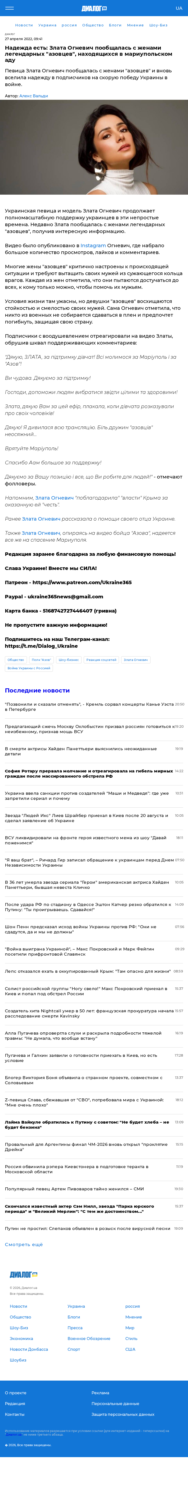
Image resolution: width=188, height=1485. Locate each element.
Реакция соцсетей (101, 660)
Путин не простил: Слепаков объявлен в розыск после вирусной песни (87, 1228)
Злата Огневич (54, 498)
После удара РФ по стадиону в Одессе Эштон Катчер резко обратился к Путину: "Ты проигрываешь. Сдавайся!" (88, 907)
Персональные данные (115, 1403)
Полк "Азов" (41, 660)
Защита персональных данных (123, 1414)
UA (179, 8)
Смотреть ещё (24, 1244)
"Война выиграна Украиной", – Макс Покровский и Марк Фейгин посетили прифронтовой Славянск (79, 952)
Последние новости (37, 690)
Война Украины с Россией (29, 668)
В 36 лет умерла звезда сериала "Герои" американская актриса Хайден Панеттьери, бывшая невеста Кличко (87, 885)
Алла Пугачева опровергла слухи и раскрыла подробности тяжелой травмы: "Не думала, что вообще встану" (83, 1036)
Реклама (100, 1393)
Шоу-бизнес (69, 660)
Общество (16, 660)
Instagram (93, 245)
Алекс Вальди (33, 96)
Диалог (10, 34)
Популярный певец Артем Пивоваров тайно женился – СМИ (74, 1188)
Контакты (14, 1414)
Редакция (15, 1403)
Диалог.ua (14, 1434)
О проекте (15, 1393)
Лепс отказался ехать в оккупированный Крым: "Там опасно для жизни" (88, 971)
